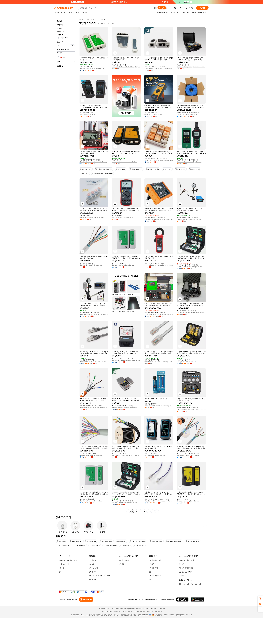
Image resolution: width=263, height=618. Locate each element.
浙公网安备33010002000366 (165, 615)
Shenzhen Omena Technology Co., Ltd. (189, 162)
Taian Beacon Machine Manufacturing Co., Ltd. (158, 314)
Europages (161, 608)
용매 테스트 (62, 541)
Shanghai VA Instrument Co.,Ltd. (154, 114)
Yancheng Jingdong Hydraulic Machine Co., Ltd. (191, 409)
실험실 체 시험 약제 (153, 169)
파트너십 (181, 576)
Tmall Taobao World (121, 608)
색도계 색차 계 (96, 545)
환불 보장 (92, 564)
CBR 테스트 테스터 (107, 541)
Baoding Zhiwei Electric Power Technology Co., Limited (126, 360)
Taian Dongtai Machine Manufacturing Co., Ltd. (158, 406)
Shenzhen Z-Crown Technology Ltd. (91, 265)
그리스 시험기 (122, 541)
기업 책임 (62, 568)
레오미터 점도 (140, 545)
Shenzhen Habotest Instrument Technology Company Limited (94, 162)
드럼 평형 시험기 (86, 169)
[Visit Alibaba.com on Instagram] (192, 584)
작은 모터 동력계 (91, 541)
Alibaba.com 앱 (150, 599)
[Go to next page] (157, 511)
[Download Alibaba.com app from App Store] (182, 599)
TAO (147, 608)
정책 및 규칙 (92, 579)
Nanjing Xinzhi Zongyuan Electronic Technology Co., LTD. (158, 160)
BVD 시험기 (168, 169)
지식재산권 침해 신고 (155, 576)
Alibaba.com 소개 (64, 556)
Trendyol (153, 608)
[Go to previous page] (128, 511)
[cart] (181, 8)
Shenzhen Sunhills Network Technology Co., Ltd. (94, 407)
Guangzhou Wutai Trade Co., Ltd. (187, 362)
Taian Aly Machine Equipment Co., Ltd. (189, 219)
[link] (260, 598)
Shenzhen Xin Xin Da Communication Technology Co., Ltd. (94, 362)
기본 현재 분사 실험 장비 (139, 541)
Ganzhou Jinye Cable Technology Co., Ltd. (125, 455)
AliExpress (102, 608)
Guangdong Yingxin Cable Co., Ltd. (188, 114)
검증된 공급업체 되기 (185, 572)
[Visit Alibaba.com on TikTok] (200, 584)
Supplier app (132, 599)
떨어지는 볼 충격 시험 (193, 541)
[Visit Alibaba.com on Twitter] (188, 584)
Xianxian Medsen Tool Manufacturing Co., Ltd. (94, 314)
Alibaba (81, 19)
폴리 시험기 (85, 173)
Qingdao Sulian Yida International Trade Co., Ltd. (94, 217)
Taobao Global (140, 608)
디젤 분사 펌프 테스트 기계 (104, 169)
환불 (150, 572)
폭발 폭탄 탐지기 (76, 541)
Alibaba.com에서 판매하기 (187, 560)
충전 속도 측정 (127, 545)
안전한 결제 (92, 560)
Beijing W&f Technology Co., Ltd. (90, 114)
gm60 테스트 (121, 169)
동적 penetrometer (64, 545)
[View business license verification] (150, 615)
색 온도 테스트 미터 (136, 169)
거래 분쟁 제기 (153, 568)
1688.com (110, 608)
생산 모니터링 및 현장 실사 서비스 (99, 576)
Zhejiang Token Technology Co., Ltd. (91, 455)
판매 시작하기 (183, 564)
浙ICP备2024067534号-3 (184, 615)
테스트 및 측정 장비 (111, 545)
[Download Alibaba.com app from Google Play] (197, 599)
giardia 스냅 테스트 (157, 541)
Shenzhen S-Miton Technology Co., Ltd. (92, 68)
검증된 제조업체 (124, 560)
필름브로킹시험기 (81, 545)
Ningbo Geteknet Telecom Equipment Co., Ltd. (126, 407)
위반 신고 (152, 579)
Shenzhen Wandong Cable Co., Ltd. (123, 265)
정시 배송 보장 (93, 568)
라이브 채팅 (152, 564)
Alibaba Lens (70, 599)
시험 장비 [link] (103, 19)
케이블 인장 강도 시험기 (175, 541)
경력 (60, 572)
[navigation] (66, 265)
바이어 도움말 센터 (155, 560)
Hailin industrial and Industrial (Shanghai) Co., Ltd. (126, 67)
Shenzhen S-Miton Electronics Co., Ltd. (124, 162)
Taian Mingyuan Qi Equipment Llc (122, 217)
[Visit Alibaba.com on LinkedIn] (184, 584)
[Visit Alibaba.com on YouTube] (196, 584)
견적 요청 (122, 564)
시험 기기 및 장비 (91, 19)
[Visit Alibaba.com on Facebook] (180, 584)
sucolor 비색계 (195, 169)
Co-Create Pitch (64, 564)
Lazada (131, 608)
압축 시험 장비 (181, 169)
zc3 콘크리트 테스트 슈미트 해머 (104, 173)
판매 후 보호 (92, 572)
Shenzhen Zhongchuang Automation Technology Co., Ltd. (191, 67)
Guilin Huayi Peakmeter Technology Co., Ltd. (158, 219)
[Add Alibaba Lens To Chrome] (86, 599)
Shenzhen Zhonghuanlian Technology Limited (158, 362)
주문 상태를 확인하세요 (186, 568)
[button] (155, 8)
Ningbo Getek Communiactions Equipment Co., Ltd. (158, 68)
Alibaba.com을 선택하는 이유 (68, 560)
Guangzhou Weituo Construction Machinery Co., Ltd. (191, 312)
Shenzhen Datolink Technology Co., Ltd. (189, 267)
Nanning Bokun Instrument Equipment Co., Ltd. (158, 265)
